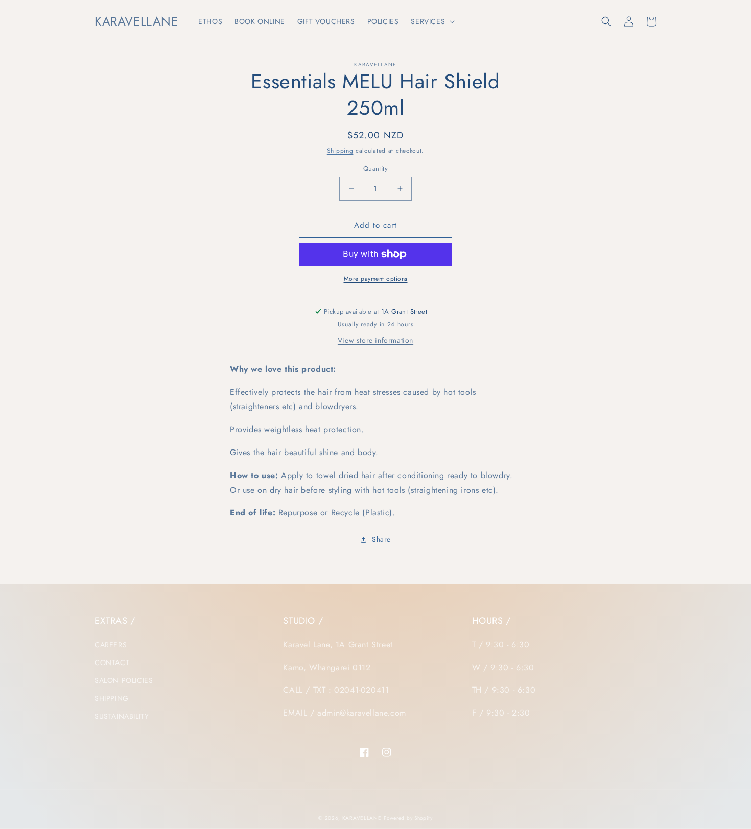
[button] (432, 21)
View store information (375, 340)
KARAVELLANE (362, 818)
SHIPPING (112, 698)
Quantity (375, 168)
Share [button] (381, 539)
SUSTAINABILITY (122, 716)
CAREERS (111, 644)
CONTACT (112, 662)
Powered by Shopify (408, 818)
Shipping (340, 150)
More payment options (376, 278)
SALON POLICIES (124, 680)
